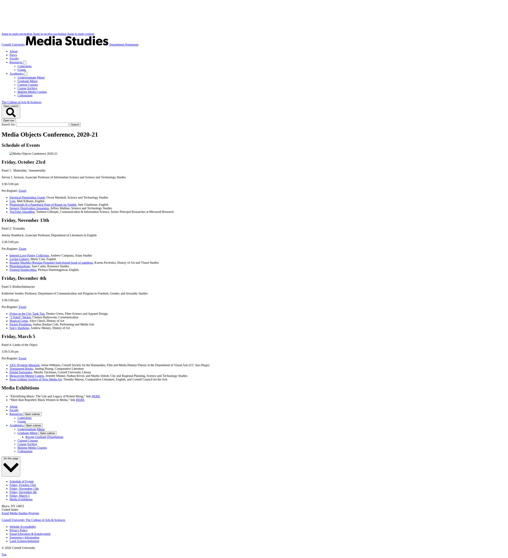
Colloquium (24, 95)
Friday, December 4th (23, 492)
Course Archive (27, 88)
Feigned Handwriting (23, 269)
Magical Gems (19, 320)
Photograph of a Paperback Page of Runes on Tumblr (43, 204)
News (13, 55)
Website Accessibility (23, 526)
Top (4, 554)
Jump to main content (80, 34)
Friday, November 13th (24, 488)
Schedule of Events (22, 481)
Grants (21, 69)
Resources (16, 62)
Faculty (14, 58)
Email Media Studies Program (20, 513)
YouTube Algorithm (22, 211)
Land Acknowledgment (24, 541)
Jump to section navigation (50, 34)
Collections (24, 66)
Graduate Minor (27, 81)
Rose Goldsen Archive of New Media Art (36, 379)
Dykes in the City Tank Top (27, 313)
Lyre (12, 201)
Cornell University (14, 44)
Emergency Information (24, 537)
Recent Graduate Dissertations (44, 437)
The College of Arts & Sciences (21, 102)
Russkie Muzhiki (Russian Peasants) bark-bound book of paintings (51, 262)
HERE (96, 396)
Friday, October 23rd (23, 485)
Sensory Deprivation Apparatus (29, 208)
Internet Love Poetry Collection (29, 255)
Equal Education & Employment (30, 534)
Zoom (22, 190)
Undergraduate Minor (31, 77)
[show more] (24, 62)
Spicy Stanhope (19, 328)
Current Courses (27, 84)
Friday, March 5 (20, 495)
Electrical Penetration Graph (27, 197)
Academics (17, 73)
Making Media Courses (32, 92)
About (13, 51)
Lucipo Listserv (19, 259)
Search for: (9, 124)
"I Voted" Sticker (20, 317)
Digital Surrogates (21, 372)
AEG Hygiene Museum (24, 365)
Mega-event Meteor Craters (27, 375)
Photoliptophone (20, 266)
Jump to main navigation (17, 34)
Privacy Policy (19, 530)
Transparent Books (21, 368)
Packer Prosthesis (20, 324)
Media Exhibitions (21, 499)
